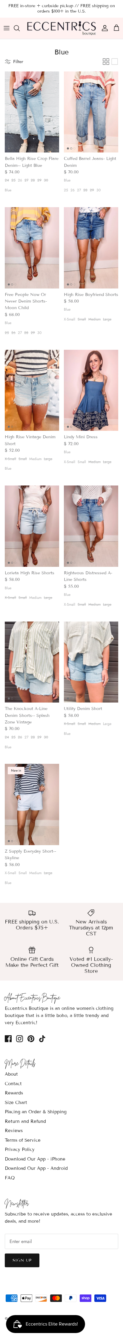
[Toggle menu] (6, 28)
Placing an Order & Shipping (36, 1111)
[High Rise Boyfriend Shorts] (91, 247)
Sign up (22, 1260)
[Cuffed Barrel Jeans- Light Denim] (91, 112)
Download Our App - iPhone (35, 1159)
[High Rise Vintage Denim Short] (32, 390)
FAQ (10, 1178)
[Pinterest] (30, 1038)
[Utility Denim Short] (91, 662)
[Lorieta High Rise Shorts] (32, 526)
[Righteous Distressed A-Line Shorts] (91, 526)
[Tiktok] (42, 1038)
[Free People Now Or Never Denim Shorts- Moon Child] (32, 247)
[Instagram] (19, 1038)
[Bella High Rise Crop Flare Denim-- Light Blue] (32, 112)
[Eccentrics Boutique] (62, 28)
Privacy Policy (20, 1149)
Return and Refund (25, 1121)
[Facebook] (8, 1038)
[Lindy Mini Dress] (91, 390)
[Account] (103, 28)
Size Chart (16, 1102)
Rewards (14, 1093)
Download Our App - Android (36, 1168)
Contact (13, 1083)
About (11, 1074)
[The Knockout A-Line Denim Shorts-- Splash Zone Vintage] (32, 662)
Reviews (14, 1130)
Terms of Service (23, 1140)
